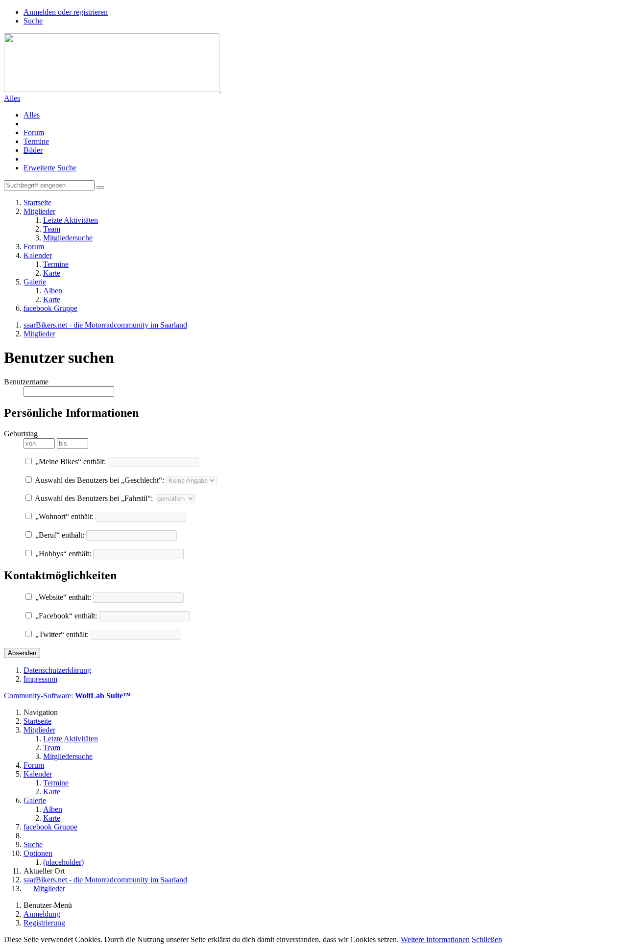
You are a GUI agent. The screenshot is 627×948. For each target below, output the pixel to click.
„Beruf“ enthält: (58, 535)
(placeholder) (63, 862)
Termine (36, 141)
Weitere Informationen (435, 939)
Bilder (33, 150)
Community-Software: (67, 695)
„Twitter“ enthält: (61, 634)
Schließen (487, 939)
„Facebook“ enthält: (65, 616)
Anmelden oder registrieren (66, 12)
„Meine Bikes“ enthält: (69, 461)
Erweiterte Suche (50, 168)
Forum (34, 132)
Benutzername (26, 382)
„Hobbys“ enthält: (62, 553)
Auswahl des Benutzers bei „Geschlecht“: (98, 480)
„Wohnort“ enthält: (63, 516)
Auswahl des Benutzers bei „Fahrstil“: (93, 498)
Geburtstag (21, 433)
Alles (12, 98)
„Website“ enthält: (62, 597)
